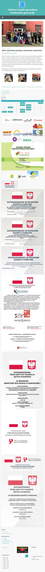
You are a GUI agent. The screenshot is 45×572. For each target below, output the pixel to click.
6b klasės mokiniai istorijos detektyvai (35, 87)
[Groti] (18, 551)
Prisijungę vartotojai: (37, 556)
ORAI (4, 94)
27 (4, 111)
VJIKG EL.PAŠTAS (6, 91)
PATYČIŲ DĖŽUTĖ (6, 93)
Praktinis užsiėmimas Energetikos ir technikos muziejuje (13, 87)
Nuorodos (5, 532)
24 (28, 109)
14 (10, 107)
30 (22, 111)
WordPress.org (6, 543)
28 (10, 111)
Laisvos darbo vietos (7, 533)
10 (28, 105)
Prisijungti (5, 538)
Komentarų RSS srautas (7, 541)
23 (22, 109)
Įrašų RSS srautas (6, 540)
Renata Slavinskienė (13, 53)
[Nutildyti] (25, 551)
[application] (22, 550)
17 (28, 107)
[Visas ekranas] (27, 551)
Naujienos (9, 48)
